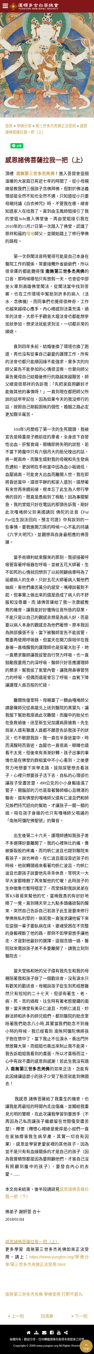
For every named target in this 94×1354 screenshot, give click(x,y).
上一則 (17, 1316)
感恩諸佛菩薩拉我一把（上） (32, 1242)
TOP (86, 1349)
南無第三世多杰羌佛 (35, 173)
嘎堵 (30, 233)
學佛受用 (52, 1294)
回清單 (47, 1316)
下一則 (81, 1316)
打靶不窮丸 (72, 1294)
